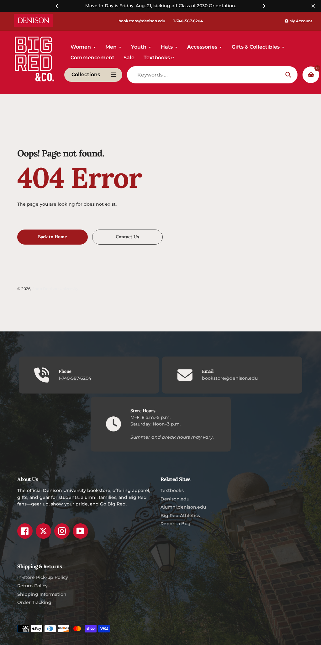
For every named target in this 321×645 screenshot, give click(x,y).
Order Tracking (34, 602)
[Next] (264, 6)
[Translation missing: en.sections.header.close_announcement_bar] (313, 6)
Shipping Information (41, 594)
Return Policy (32, 586)
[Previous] (57, 6)
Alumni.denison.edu (183, 507)
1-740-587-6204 (188, 21)
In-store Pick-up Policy (42, 577)
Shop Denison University (55, 289)
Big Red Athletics (180, 515)
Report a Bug (175, 523)
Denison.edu (174, 499)
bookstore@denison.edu (141, 21)
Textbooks (172, 490)
